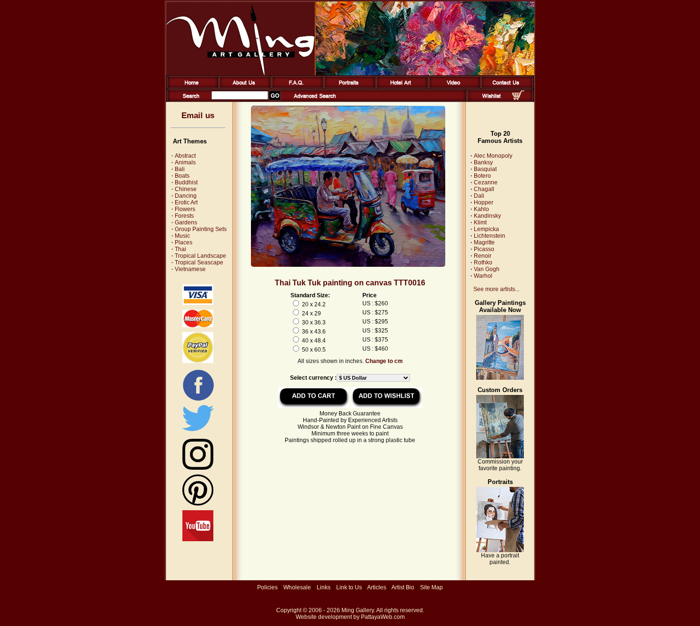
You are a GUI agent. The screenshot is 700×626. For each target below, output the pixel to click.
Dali (479, 195)
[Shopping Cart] (518, 98)
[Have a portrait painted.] (500, 550)
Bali (178, 169)
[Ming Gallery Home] (191, 86)
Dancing (184, 195)
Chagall (484, 189)
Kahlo (481, 209)
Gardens (184, 222)
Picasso (484, 249)
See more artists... (496, 289)
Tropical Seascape (197, 262)
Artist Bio (402, 587)
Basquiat (485, 169)
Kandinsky (487, 215)
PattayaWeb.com (383, 617)
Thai (178, 249)
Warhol (483, 276)
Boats (180, 175)
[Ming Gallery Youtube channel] (197, 539)
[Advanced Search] (314, 100)
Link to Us (349, 587)
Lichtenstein (489, 235)
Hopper (483, 202)
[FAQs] (296, 86)
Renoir (482, 255)
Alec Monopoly (493, 155)
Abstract (183, 155)
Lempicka (486, 229)
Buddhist (184, 182)
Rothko (483, 262)
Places (181, 242)
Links (323, 587)
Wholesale (297, 587)
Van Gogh (487, 269)
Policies (267, 587)
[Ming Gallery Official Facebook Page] (198, 400)
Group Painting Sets (199, 229)
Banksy (483, 162)
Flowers (183, 209)
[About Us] (243, 86)
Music (180, 235)
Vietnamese (188, 269)
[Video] (453, 86)
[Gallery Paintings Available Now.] (500, 377)
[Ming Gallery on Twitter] (198, 432)
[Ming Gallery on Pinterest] (197, 503)
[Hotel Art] (400, 86)
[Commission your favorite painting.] (500, 456)
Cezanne (486, 182)
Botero (482, 175)
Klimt (480, 222)
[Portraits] (348, 86)
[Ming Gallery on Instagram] (197, 467)
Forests (182, 215)
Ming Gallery (357, 610)
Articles (376, 587)
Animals (183, 162)
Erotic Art (184, 202)
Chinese (184, 189)
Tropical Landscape (198, 255)
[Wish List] (491, 100)
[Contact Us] (505, 86)
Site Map (431, 587)
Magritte (484, 242)
